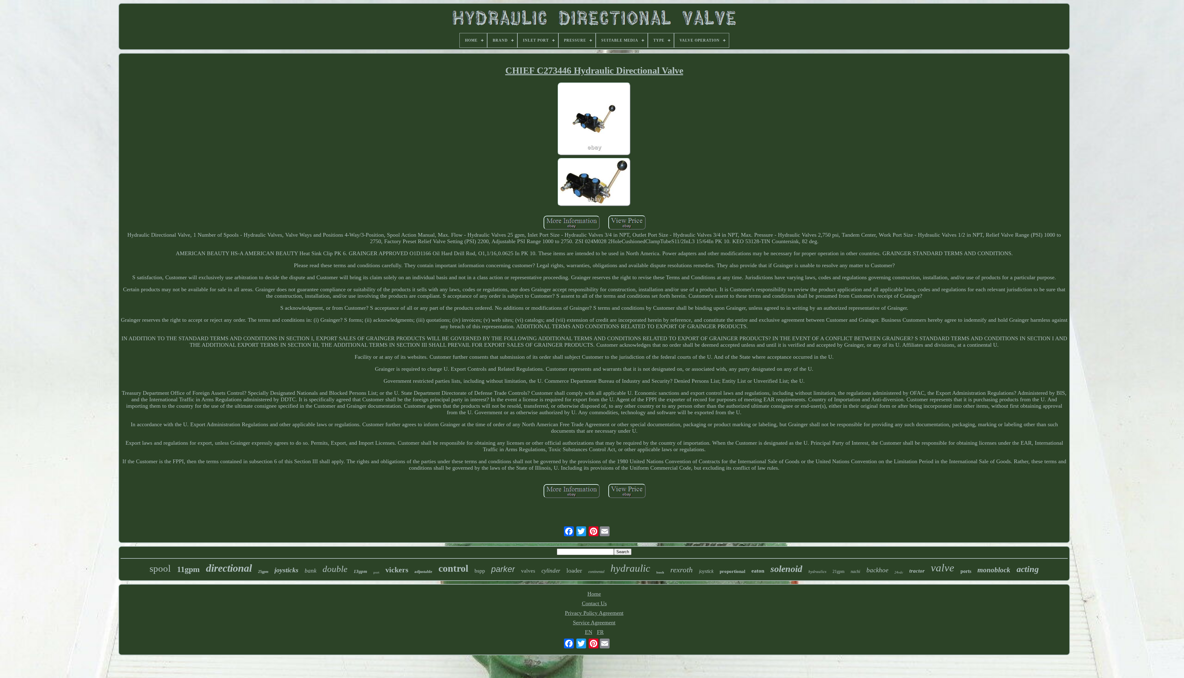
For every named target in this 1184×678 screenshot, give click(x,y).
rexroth (681, 570)
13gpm (360, 571)
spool (160, 568)
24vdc (898, 572)
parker (503, 569)
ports (965, 571)
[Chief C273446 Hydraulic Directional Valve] (594, 119)
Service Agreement (594, 622)
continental (596, 572)
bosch (660, 572)
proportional (732, 571)
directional (229, 568)
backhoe (877, 570)
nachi (855, 571)
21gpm (838, 571)
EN (588, 632)
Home (594, 594)
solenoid (786, 569)
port (376, 572)
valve (942, 568)
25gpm (263, 572)
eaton (757, 571)
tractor (917, 571)
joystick (706, 571)
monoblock (993, 570)
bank (310, 570)
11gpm (188, 569)
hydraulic (630, 568)
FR (600, 632)
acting (1028, 569)
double (335, 569)
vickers (396, 570)
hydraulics (817, 571)
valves (528, 571)
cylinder (550, 570)
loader (574, 570)
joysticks (286, 570)
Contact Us (594, 603)
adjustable (423, 571)
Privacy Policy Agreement (594, 613)
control (453, 568)
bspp (480, 571)
